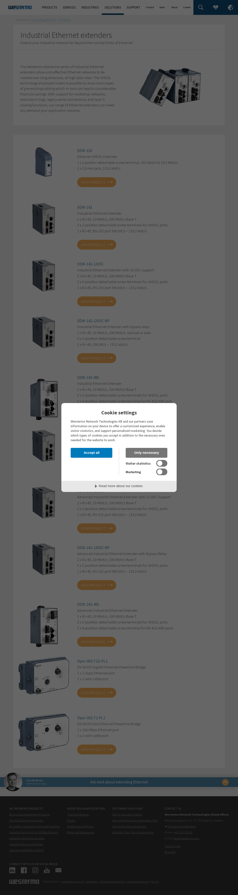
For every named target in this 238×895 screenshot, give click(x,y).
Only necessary (146, 453)
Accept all (91, 453)
